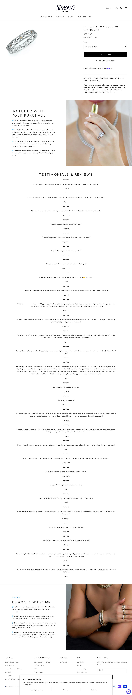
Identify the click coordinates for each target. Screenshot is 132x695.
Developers (80, 662)
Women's (60, 17)
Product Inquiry (105, 61)
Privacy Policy (81, 669)
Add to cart (105, 54)
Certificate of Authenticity (42, 662)
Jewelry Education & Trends (14, 669)
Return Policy (38, 672)
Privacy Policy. (27, 685)
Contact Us (63, 662)
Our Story (8, 676)
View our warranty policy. (27, 146)
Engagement (46, 17)
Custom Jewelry (39, 665)
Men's (70, 17)
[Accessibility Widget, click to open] (128, 691)
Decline (93, 690)
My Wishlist (9, 672)
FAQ (35, 669)
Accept (65, 690)
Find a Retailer (84, 17)
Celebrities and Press (11, 662)
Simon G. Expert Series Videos (15, 679)
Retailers (80, 665)
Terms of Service (82, 672)
